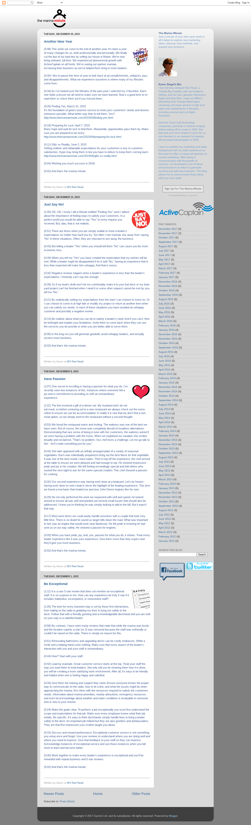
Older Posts (141, 794)
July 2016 (164, 303)
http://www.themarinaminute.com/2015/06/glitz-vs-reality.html (80, 155)
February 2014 (167, 431)
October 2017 (167, 237)
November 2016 (168, 286)
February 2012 (167, 536)
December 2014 (168, 387)
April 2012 (164, 527)
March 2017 (166, 268)
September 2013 (168, 453)
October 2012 (167, 501)
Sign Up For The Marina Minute (183, 188)
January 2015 (167, 382)
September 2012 (168, 506)
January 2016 (167, 330)
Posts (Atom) (67, 801)
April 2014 (164, 422)
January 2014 (167, 435)
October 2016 (167, 290)
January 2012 (167, 541)
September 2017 (168, 242)
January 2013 (167, 488)
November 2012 (168, 497)
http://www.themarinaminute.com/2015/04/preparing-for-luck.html (82, 136)
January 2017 (167, 277)
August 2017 (166, 246)
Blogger (173, 816)
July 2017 (164, 250)
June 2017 (165, 255)
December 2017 (168, 229)
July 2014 (164, 409)
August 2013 (166, 457)
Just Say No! (54, 204)
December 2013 (168, 440)
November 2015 (168, 338)
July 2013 (164, 461)
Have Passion (54, 379)
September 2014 (168, 400)
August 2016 (166, 299)
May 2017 (164, 259)
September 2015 (168, 347)
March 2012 (166, 532)
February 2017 (167, 272)
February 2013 (167, 483)
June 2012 (165, 519)
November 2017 (168, 233)
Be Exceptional (56, 584)
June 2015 (165, 360)
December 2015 (168, 334)
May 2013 (164, 470)
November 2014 (168, 391)
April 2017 (164, 264)
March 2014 (166, 426)
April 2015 (164, 369)
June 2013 (165, 466)
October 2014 (167, 396)
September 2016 (168, 294)
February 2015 (167, 378)
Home (98, 794)
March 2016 (166, 321)
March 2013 (166, 479)
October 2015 (167, 343)
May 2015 (164, 365)
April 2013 (164, 475)
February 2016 (167, 325)
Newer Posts (54, 794)
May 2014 (164, 418)
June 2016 (165, 308)
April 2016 (164, 316)
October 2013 (167, 448)
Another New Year (58, 41)
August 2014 (166, 404)
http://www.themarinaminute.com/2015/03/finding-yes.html (78, 117)
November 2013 (168, 444)
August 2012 (166, 510)
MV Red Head (75, 187)
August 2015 (166, 352)
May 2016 (164, 312)
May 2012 (164, 523)
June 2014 (165, 413)
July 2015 (164, 356)
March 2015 (166, 374)
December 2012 (168, 492)
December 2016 (168, 281)
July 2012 (164, 514)
